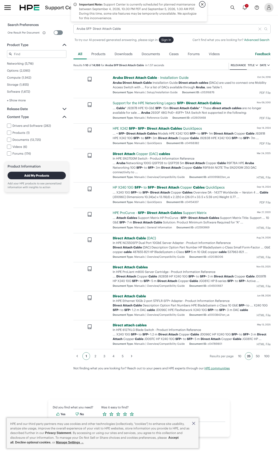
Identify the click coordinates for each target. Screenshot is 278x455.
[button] (193, 423)
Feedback (263, 54)
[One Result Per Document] (58, 32)
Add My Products (36, 175)
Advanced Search (256, 40)
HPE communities (217, 368)
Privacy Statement (58, 433)
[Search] (232, 7)
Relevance (238, 65)
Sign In (166, 40)
